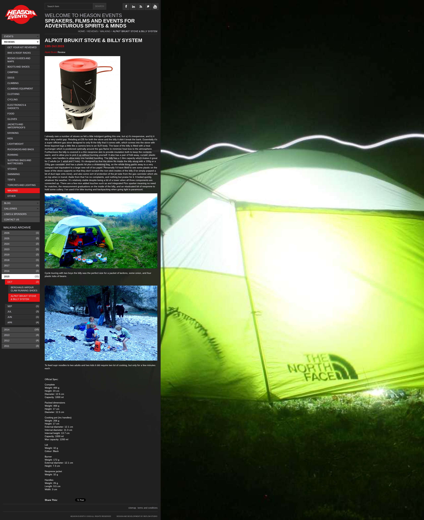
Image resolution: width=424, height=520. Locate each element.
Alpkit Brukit (51, 52)
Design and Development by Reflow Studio (137, 516)
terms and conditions (148, 508)
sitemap (132, 508)
